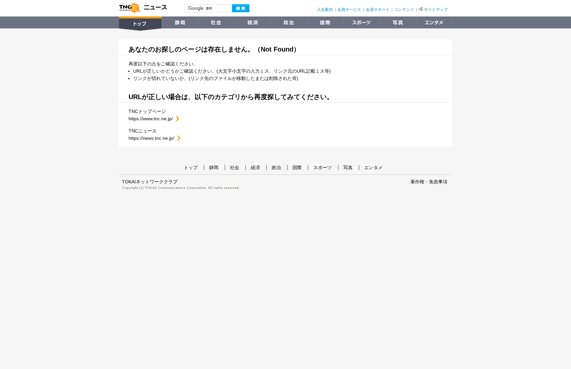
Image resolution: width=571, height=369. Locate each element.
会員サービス (349, 9)
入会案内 (325, 9)
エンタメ (373, 167)
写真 (348, 167)
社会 (234, 167)
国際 (297, 167)
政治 (276, 167)
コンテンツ (404, 9)
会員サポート (378, 9)
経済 (255, 167)
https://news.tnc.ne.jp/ (154, 138)
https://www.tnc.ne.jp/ (154, 118)
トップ (191, 167)
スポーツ (322, 167)
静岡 (213, 167)
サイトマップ (436, 9)
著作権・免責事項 (428, 181)
